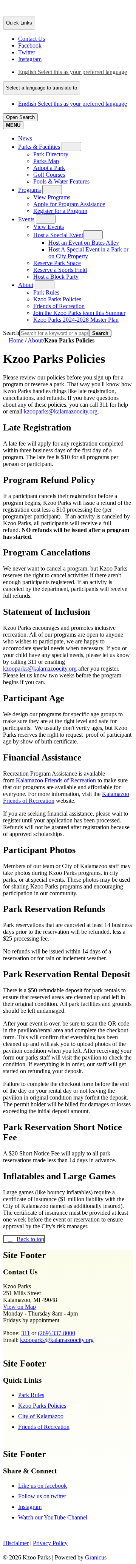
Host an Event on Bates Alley (83, 242)
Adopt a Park (49, 168)
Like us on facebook (42, 1485)
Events (26, 219)
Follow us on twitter (42, 1496)
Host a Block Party (56, 276)
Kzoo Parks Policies (57, 299)
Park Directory (50, 154)
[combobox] (41, 88)
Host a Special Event (58, 235)
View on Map (19, 1306)
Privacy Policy (50, 1543)
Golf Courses (49, 174)
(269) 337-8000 (56, 1333)
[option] (75, 72)
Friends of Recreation (59, 306)
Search (11, 333)
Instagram (30, 1507)
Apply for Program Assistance (69, 204)
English (72, 72)
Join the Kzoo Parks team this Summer (79, 313)
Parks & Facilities (39, 146)
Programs (29, 190)
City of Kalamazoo (40, 1416)
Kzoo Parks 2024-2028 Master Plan (76, 319)
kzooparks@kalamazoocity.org (60, 411)
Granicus (96, 1557)
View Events (48, 227)
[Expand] (71, 146)
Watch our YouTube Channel (52, 1517)
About (25, 285)
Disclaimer (16, 1543)
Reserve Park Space (57, 263)
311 (25, 1333)
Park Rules (46, 292)
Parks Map (46, 161)
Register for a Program (60, 211)
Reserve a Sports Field (60, 270)
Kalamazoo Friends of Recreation (56, 780)
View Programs (51, 197)
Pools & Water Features (61, 181)
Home (16, 340)
